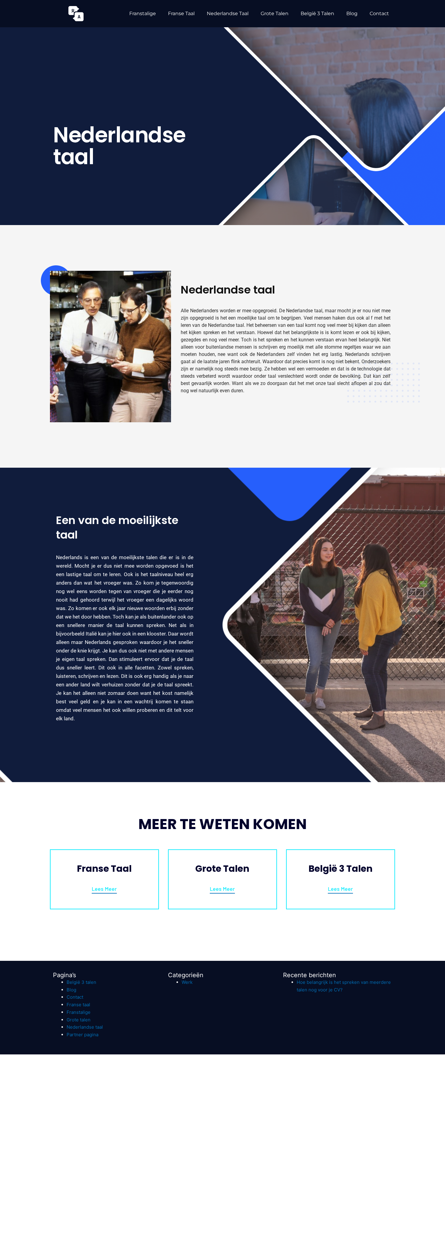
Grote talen (274, 13)
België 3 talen (317, 13)
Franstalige (142, 13)
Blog (352, 13)
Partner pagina (82, 1034)
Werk (187, 982)
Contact (379, 13)
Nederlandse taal (228, 13)
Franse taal (181, 13)
